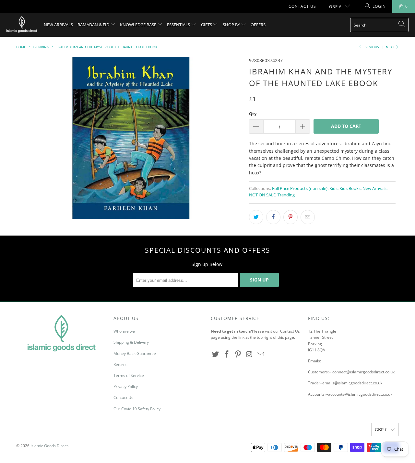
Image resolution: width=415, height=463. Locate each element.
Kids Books (350, 188)
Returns (120, 364)
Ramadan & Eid (93, 25)
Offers (258, 25)
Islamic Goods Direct (49, 445)
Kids (333, 188)
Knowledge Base (138, 25)
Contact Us (302, 6)
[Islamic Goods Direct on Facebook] (227, 354)
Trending (286, 195)
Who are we (124, 331)
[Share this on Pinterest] (290, 217)
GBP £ (335, 6)
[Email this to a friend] (308, 217)
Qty (252, 113)
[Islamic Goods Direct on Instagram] (249, 354)
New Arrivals (58, 25)
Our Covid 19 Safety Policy (136, 409)
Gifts (207, 25)
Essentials (179, 25)
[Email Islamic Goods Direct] (261, 354)
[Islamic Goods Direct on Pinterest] (238, 354)
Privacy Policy (125, 386)
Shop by (232, 25)
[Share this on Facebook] (273, 217)
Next (390, 47)
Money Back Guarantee (134, 353)
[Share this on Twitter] (256, 217)
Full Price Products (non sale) (299, 188)
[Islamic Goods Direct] (21, 25)
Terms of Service (128, 375)
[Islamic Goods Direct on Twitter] (215, 354)
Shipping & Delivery (131, 342)
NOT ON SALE (262, 195)
